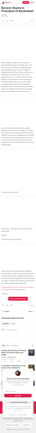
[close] (31, 371)
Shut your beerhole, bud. (8, 357)
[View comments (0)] (7, 20)
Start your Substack (13, 425)
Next (30, 311)
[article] (18, 355)
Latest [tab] (8, 345)
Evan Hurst (12, 359)
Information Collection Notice (23, 408)
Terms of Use (27, 406)
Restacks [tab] (12, 323)
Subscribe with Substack (19, 402)
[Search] (33, 345)
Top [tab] (3, 345)
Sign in (32, 2)
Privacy (26, 419)
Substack (9, 429)
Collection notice (18, 420)
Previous (6, 311)
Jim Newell (4, 15)
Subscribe (26, 2)
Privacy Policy (19, 410)
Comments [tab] (5, 323)
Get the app (26, 425)
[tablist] (9, 323)
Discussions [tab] (15, 345)
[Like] (3, 20)
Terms (31, 419)
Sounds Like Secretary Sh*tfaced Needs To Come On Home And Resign (13, 353)
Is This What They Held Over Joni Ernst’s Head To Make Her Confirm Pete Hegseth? (13, 368)
